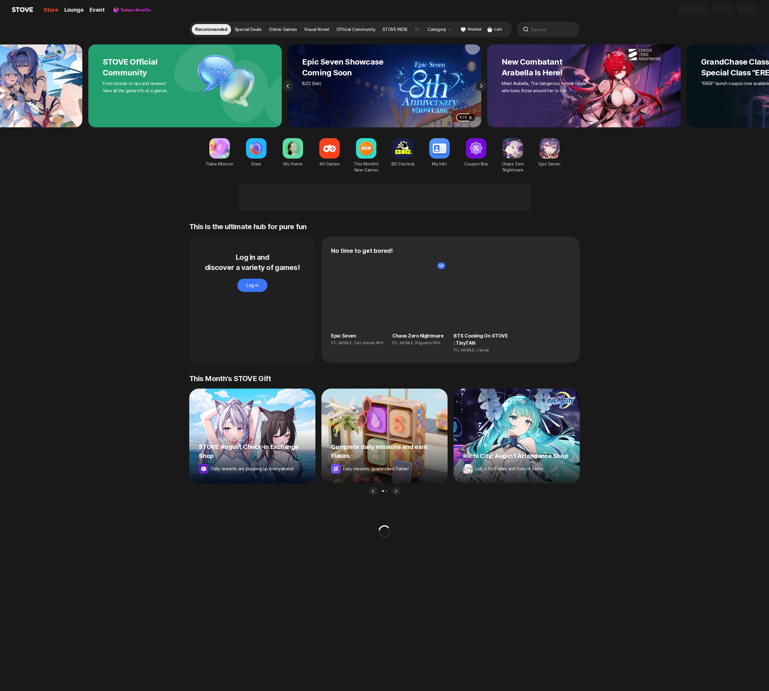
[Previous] (287, 85)
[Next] (481, 85)
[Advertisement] (384, 197)
